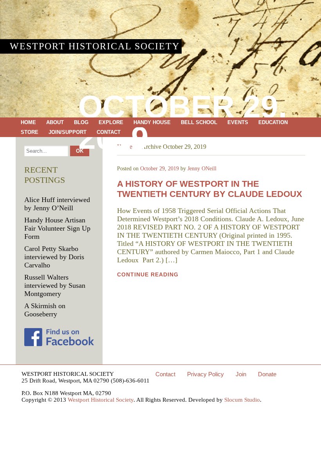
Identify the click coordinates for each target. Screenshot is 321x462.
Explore (111, 122)
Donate (267, 374)
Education (273, 122)
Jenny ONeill (202, 168)
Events (237, 122)
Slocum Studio (242, 400)
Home (28, 122)
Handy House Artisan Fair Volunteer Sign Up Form (57, 228)
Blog (81, 122)
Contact (109, 132)
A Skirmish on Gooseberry (44, 310)
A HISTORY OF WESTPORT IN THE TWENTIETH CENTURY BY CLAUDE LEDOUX (209, 189)
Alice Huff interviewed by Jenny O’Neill (57, 204)
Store (29, 132)
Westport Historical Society (95, 46)
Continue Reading (148, 274)
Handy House (152, 122)
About (55, 122)
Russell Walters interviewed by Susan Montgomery (54, 285)
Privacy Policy (205, 374)
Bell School (199, 122)
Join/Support (68, 132)
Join (241, 374)
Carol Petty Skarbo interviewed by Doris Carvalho (54, 257)
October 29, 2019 (159, 168)
